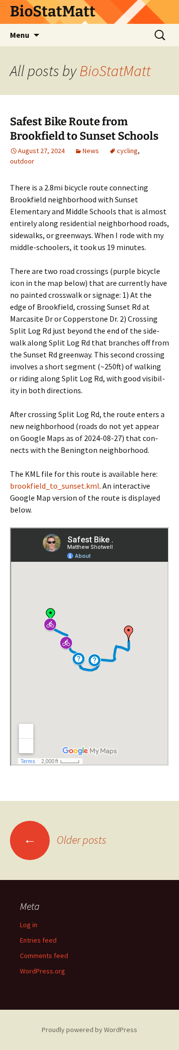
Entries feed (38, 940)
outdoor (22, 161)
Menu (19, 35)
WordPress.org (42, 970)
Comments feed (44, 955)
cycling (127, 150)
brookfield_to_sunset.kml (54, 486)
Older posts (64, 840)
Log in (28, 924)
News (91, 150)
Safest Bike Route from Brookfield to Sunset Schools (84, 129)
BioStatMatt (115, 70)
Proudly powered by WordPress (89, 1029)
